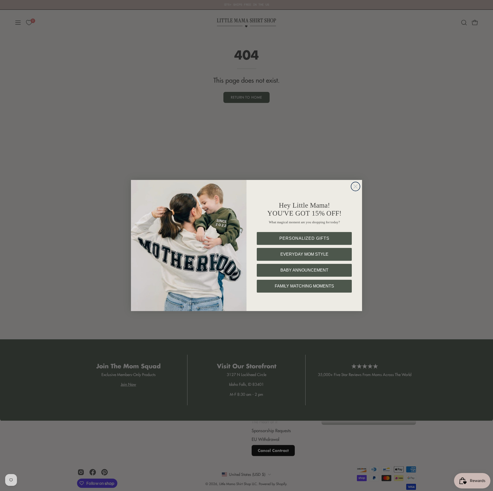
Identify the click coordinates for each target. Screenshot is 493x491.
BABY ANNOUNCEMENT (304, 270)
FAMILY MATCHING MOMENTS (304, 286)
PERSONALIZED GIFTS (304, 238)
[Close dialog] (355, 186)
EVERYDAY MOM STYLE (304, 254)
